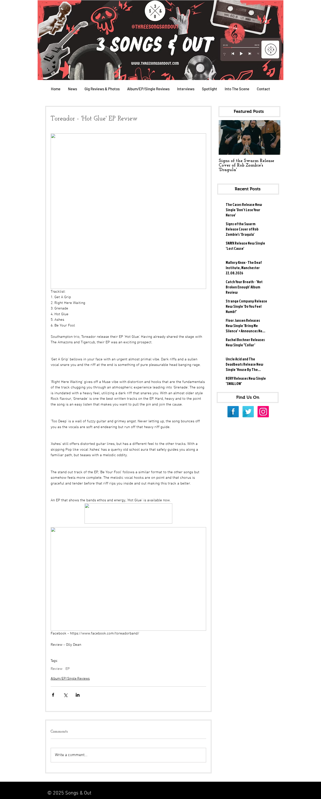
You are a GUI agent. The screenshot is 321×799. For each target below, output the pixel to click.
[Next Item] (272, 137)
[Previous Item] (226, 137)
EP (67, 669)
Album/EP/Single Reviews (70, 679)
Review (56, 669)
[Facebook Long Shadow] (233, 411)
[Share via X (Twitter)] (65, 694)
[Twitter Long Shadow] (248, 411)
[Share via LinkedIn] (77, 694)
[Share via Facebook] (53, 694)
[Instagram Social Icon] (263, 411)
